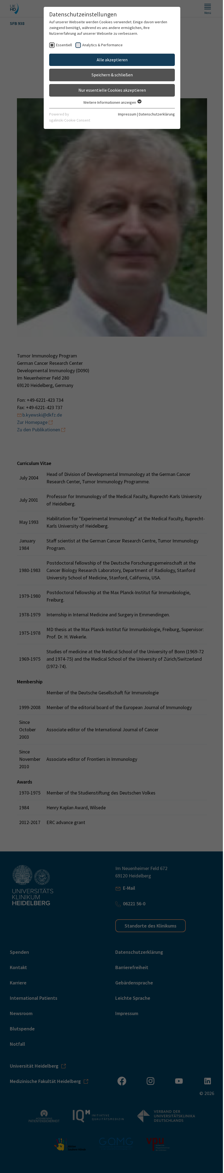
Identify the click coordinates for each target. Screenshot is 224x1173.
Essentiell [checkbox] (64, 44)
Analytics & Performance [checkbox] (102, 44)
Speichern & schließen (112, 74)
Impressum (127, 114)
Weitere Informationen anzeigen (110, 102)
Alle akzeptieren (112, 59)
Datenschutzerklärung (157, 114)
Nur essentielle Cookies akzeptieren (112, 90)
